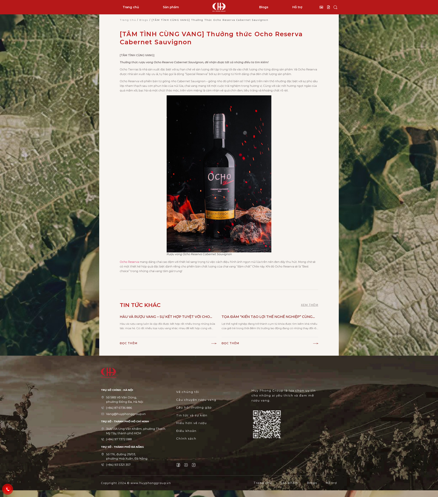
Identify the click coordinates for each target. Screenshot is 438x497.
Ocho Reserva (129, 262)
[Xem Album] (322, 7)
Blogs (263, 7)
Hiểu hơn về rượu (191, 423)
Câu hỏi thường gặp (194, 407)
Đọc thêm (128, 343)
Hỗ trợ (297, 7)
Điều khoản (186, 431)
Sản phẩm (171, 7)
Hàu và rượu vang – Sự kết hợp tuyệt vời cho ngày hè (165, 317)
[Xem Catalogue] (329, 7)
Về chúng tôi (187, 392)
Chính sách (186, 438)
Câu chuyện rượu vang (196, 399)
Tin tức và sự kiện (192, 415)
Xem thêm (309, 305)
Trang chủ (131, 7)
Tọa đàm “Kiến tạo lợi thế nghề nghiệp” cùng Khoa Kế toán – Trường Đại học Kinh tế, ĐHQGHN (267, 317)
